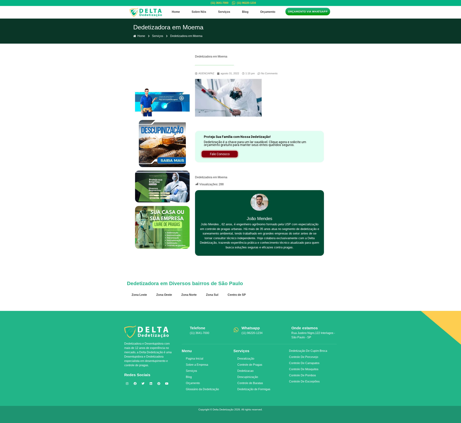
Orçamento (267, 11)
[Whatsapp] (236, 330)
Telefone (197, 328)
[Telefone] (184, 330)
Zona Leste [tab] (139, 294)
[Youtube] (167, 383)
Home (176, 11)
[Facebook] (135, 383)
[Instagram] (127, 383)
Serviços (224, 11)
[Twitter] (143, 383)
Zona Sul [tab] (212, 294)
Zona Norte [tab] (189, 294)
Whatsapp (250, 328)
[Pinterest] (159, 383)
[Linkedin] (151, 383)
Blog (245, 11)
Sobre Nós (199, 11)
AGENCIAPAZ (236, 416)
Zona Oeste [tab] (164, 294)
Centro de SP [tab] (237, 294)
